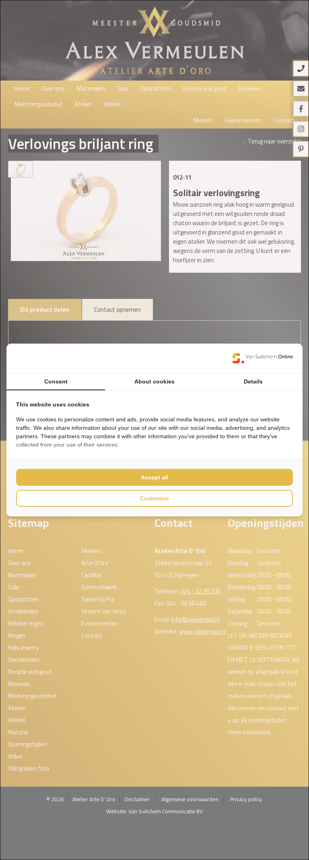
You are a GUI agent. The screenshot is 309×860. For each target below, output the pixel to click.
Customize (154, 498)
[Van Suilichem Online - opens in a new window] (263, 358)
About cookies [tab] (154, 381)
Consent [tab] (56, 381)
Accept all (154, 477)
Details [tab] (253, 381)
